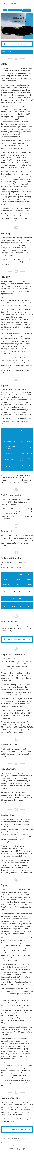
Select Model (11, 10)
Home (5, 10)
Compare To (18, 10)
